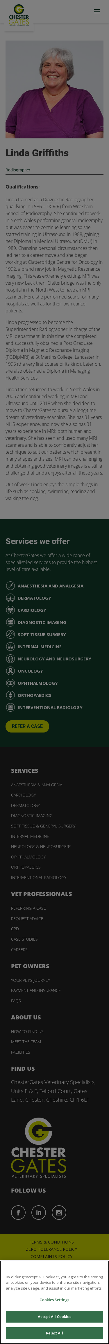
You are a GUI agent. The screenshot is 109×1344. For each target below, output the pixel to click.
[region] (54, 1302)
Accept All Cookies (54, 1316)
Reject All (54, 1333)
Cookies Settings (54, 1299)
